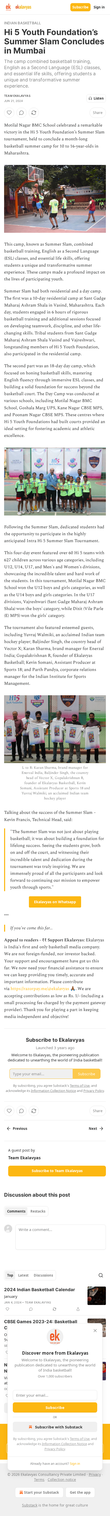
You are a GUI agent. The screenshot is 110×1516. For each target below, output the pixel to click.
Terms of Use (80, 1438)
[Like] (9, 113)
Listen (99, 98)
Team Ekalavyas (17, 96)
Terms (39, 1479)
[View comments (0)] (21, 113)
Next (93, 1128)
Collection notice (62, 1479)
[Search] (101, 1275)
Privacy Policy (55, 1449)
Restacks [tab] (37, 1211)
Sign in (99, 7)
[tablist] (26, 1211)
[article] (55, 1299)
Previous (20, 1128)
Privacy (95, 1474)
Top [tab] (10, 1275)
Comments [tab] (16, 1211)
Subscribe (80, 7)
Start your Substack (41, 1492)
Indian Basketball (22, 23)
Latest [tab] (23, 1275)
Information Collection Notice (64, 1443)
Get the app (80, 1492)
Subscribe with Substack (58, 1426)
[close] (95, 1330)
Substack (29, 1505)
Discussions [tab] (43, 1275)
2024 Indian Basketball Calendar (39, 1289)
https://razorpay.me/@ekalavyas (39, 988)
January (10, 1296)
